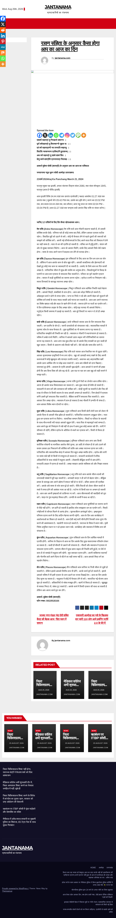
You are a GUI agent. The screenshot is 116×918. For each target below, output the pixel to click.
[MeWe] (3, 47)
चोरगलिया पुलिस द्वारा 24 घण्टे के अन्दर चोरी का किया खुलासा (92, 890)
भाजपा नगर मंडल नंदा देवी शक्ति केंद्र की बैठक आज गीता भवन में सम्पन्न (53, 619)
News (10, 731)
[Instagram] (67, 135)
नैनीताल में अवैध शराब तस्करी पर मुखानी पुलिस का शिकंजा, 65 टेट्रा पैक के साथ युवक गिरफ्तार (19, 822)
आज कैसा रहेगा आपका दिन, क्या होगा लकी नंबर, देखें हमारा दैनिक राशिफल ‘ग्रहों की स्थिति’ (88, 896)
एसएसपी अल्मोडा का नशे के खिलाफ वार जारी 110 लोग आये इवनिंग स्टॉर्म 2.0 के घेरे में (91, 619)
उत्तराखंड (110, 868)
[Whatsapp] (56, 135)
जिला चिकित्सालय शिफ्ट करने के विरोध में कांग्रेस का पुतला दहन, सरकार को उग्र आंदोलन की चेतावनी (19, 798)
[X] (45, 135)
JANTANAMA (58, 7)
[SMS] (78, 135)
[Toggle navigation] (59, 23)
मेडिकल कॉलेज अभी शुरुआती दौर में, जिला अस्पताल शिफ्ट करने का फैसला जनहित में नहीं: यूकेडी (18, 785)
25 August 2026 (16, 743)
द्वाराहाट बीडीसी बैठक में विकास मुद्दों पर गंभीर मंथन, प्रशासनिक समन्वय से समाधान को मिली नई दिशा (88, 903)
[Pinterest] (3, 41)
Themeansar (7, 891)
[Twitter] (72, 135)
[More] (83, 135)
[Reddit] (3, 30)
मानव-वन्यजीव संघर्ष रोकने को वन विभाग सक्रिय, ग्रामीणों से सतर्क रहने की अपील (88, 910)
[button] (112, 23)
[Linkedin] (50, 135)
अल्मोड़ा (101, 868)
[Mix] (3, 53)
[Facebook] (39, 135)
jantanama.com (62, 58)
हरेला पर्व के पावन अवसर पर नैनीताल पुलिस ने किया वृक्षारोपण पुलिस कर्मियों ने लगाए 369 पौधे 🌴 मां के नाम (87, 883)
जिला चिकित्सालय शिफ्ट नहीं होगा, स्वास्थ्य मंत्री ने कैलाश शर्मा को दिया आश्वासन (18, 772)
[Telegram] (61, 135)
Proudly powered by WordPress (15, 888)
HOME (93, 868)
